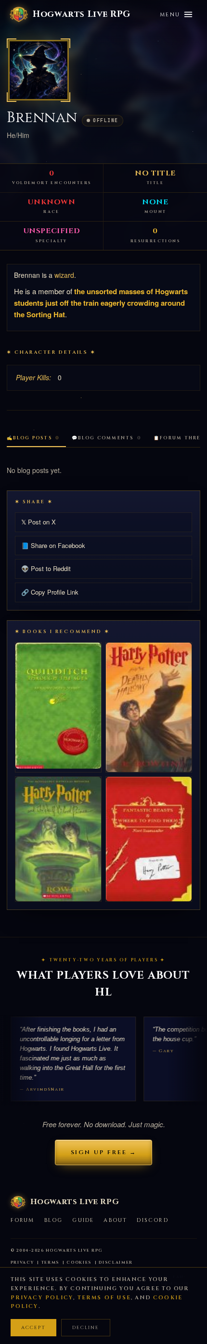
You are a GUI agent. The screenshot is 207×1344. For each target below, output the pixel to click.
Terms (50, 1262)
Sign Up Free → (104, 1152)
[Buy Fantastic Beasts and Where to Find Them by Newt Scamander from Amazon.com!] (149, 839)
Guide (83, 1220)
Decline (85, 1327)
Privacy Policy (42, 1297)
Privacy (22, 1262)
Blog (53, 1220)
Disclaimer (116, 1262)
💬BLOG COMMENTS (106, 438)
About (115, 1220)
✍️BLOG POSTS (33, 438)
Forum (23, 1220)
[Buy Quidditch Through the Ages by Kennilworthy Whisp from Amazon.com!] (58, 705)
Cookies (78, 1262)
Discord (152, 1220)
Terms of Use (104, 1297)
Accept (33, 1327)
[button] (38, 70)
